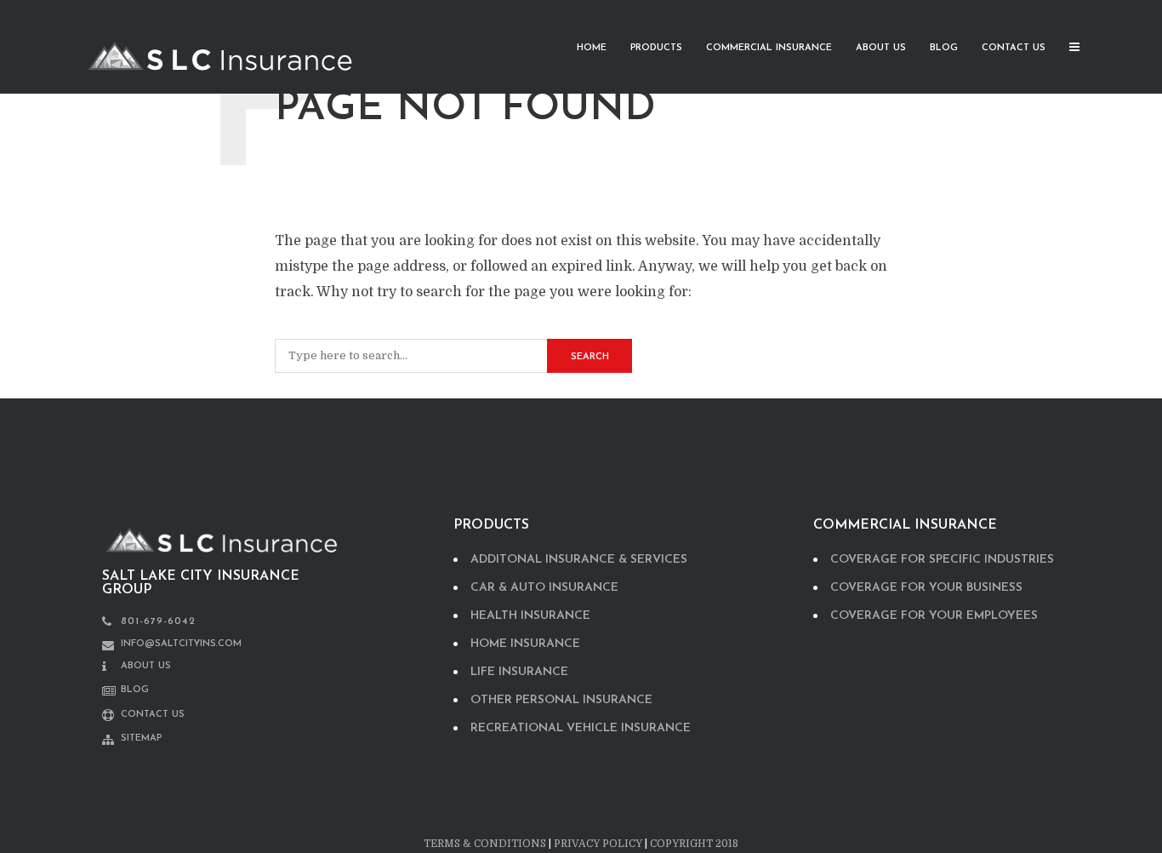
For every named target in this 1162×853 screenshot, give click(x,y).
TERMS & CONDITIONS (485, 844)
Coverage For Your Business (926, 587)
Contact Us (1013, 48)
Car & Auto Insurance (544, 587)
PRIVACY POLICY (598, 844)
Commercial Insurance (769, 48)
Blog (944, 48)
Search (590, 357)
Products (656, 48)
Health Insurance (530, 616)
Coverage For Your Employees (934, 616)
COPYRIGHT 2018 (694, 844)
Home (592, 48)
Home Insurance (525, 644)
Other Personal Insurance (561, 700)
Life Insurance (519, 672)
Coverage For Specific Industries (942, 559)
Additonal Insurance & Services (578, 559)
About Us (881, 48)
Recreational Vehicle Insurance (580, 728)
